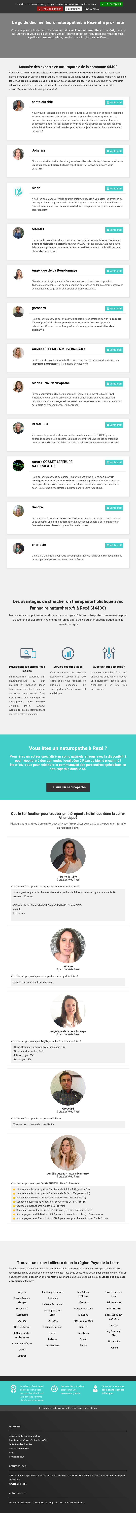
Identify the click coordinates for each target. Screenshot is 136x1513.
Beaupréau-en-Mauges (22, 1300)
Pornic (83, 1345)
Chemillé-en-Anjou (22, 1343)
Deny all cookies (51, 8)
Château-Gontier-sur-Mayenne (22, 1335)
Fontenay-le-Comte (52, 1292)
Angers (22, 1292)
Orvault (83, 1339)
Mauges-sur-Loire (83, 1308)
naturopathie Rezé (18, 1484)
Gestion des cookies (19, 1448)
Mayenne (83, 1314)
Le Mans (52, 1339)
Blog (11, 1452)
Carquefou (22, 1314)
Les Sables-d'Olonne (83, 1294)
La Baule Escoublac (52, 1304)
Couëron (22, 1355)
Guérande (53, 1298)
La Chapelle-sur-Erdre (52, 1312)
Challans (22, 1321)
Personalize (73, 8)
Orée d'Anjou (83, 1333)
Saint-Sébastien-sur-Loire (114, 1316)
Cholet (22, 1349)
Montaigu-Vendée (83, 1321)
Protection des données (20, 1444)
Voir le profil (115, 102)
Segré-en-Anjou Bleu (114, 1333)
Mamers (83, 1302)
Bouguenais (22, 1308)
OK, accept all (112, 4)
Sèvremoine (114, 1341)
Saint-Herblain (114, 1302)
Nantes (83, 1327)
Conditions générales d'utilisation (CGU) (28, 1440)
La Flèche (53, 1321)
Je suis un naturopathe (68, 787)
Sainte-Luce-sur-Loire (114, 1294)
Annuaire (13, 1436)
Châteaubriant (22, 1327)
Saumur (114, 1325)
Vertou (114, 1347)
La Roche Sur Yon (52, 1327)
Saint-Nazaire (114, 1308)
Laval (52, 1333)
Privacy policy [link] (91, 8)
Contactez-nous (16, 1457)
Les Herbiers (52, 1345)
